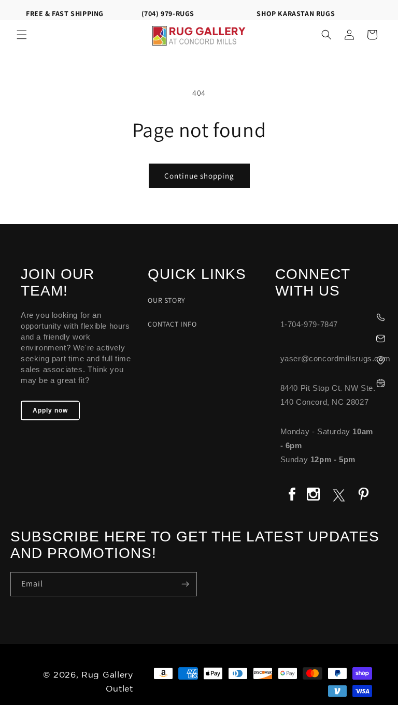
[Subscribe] (185, 584)
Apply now (50, 410)
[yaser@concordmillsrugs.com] (331, 337)
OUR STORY (166, 300)
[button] (21, 34)
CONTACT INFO (172, 324)
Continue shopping (199, 176)
